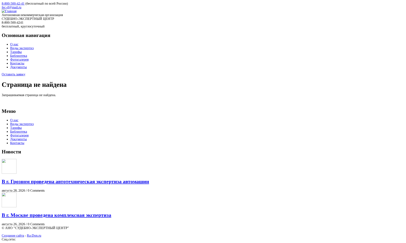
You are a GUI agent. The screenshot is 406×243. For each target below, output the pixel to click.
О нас (14, 44)
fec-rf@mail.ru (11, 7)
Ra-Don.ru (34, 235)
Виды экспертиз (22, 48)
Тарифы (16, 52)
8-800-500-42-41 (13, 3)
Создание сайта (13, 235)
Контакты (17, 63)
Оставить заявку (13, 74)
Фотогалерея (19, 59)
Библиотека (18, 55)
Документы (18, 67)
